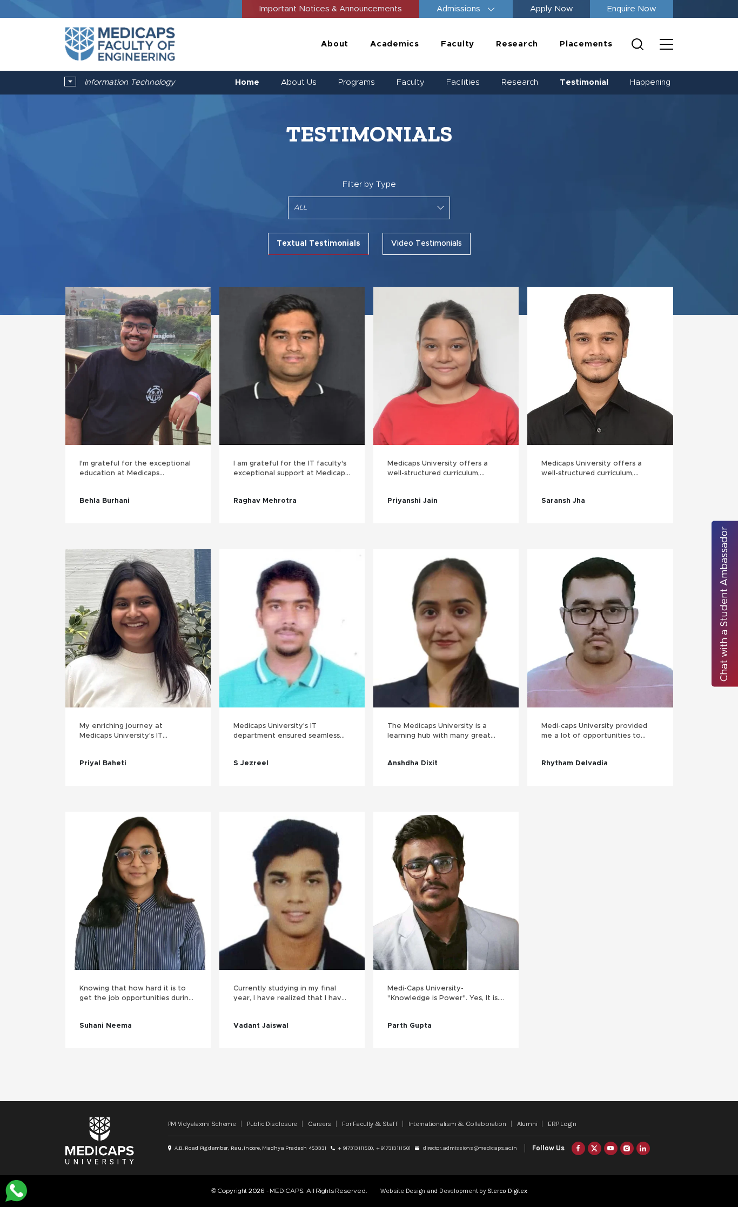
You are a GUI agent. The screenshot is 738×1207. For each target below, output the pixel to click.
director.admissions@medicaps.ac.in (469, 1147)
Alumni (527, 1124)
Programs (356, 82)
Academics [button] (394, 44)
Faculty (411, 82)
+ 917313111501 (394, 1147)
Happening (650, 82)
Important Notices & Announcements (330, 9)
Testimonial (584, 82)
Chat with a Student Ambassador (724, 603)
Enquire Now (631, 9)
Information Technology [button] (128, 82)
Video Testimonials (426, 243)
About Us (299, 82)
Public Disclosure (272, 1124)
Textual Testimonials (318, 243)
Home (247, 82)
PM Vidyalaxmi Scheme (202, 1124)
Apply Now (551, 9)
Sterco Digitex (507, 1191)
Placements (586, 44)
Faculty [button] (457, 44)
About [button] (334, 44)
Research (517, 44)
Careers (319, 1124)
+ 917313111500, (356, 1147)
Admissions (459, 9)
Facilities (463, 82)
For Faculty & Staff (370, 1124)
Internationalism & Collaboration (457, 1124)
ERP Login (562, 1124)
